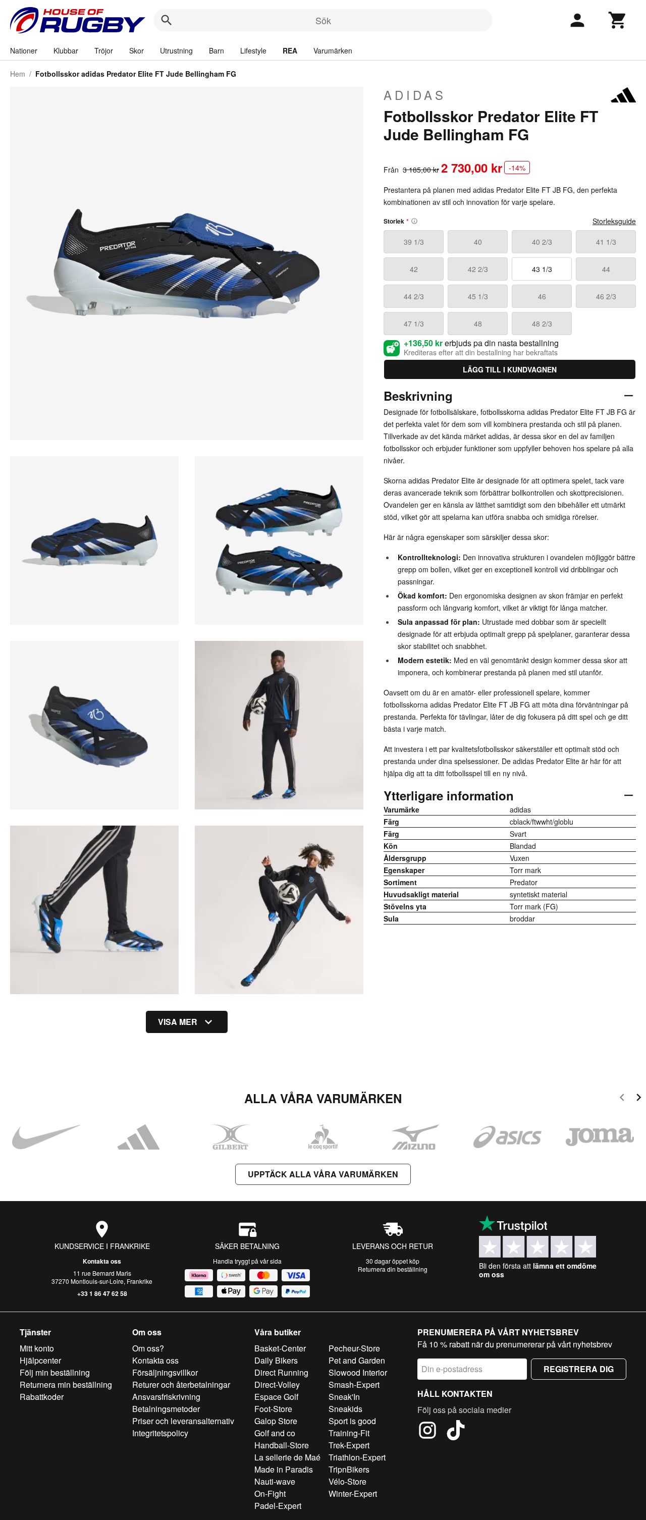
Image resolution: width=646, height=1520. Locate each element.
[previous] (622, 1099)
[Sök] (166, 20)
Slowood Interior (358, 1372)
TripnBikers (349, 1469)
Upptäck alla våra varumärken (323, 1174)
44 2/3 (414, 296)
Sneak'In (344, 1396)
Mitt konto (37, 1348)
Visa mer (177, 1021)
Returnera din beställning (392, 1269)
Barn (216, 50)
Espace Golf (276, 1396)
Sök (323, 20)
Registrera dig (579, 1369)
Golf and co (274, 1433)
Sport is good (352, 1421)
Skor (136, 50)
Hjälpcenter (40, 1360)
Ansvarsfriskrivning (166, 1396)
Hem (17, 74)
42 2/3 (478, 269)
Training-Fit (349, 1433)
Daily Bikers (276, 1360)
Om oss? (148, 1348)
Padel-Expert (277, 1505)
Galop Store (275, 1421)
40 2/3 (542, 242)
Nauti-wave (274, 1481)
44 (606, 269)
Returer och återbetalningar (181, 1384)
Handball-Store (281, 1445)
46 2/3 (606, 296)
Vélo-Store (347, 1481)
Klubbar (65, 50)
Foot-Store (273, 1409)
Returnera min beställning (66, 1384)
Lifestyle (253, 50)
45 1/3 (478, 296)
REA (290, 50)
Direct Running (281, 1372)
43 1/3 (542, 269)
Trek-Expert (349, 1445)
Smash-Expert (354, 1384)
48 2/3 (542, 323)
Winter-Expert (353, 1493)
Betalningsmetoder (166, 1409)
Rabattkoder (42, 1396)
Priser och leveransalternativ (183, 1421)
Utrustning (176, 50)
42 (414, 269)
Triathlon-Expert (357, 1457)
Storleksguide (614, 221)
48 (478, 323)
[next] (638, 1099)
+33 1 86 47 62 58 (102, 1293)
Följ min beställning (55, 1372)
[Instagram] (427, 1431)
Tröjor (103, 50)
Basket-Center (280, 1348)
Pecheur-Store (354, 1348)
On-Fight (270, 1493)
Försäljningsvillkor (165, 1372)
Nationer (23, 50)
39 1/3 (414, 242)
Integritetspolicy (160, 1433)
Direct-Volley (277, 1384)
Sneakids (345, 1409)
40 (478, 242)
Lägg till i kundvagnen (510, 369)
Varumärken (332, 50)
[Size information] (414, 221)
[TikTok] (456, 1431)
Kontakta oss (102, 1261)
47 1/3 (414, 323)
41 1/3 (606, 242)
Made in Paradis (283, 1469)
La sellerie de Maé (287, 1457)
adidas (415, 95)
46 (542, 296)
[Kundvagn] (618, 20)
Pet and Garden (357, 1360)
